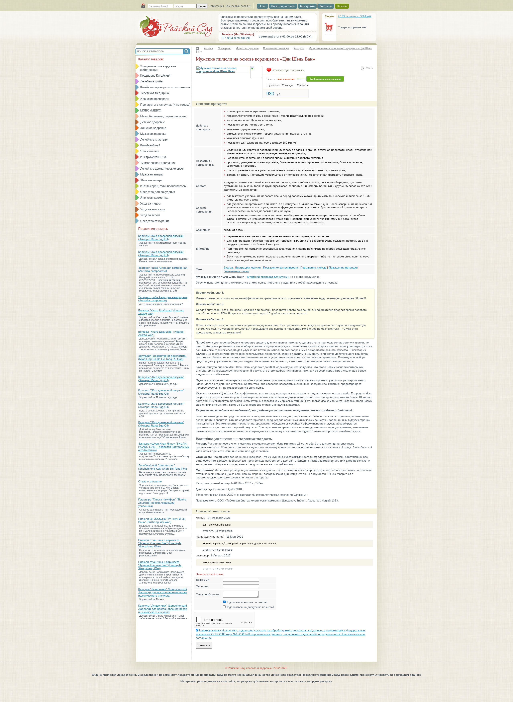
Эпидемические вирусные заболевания (158, 68)
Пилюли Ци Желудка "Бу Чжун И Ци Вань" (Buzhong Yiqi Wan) (161, 520)
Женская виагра (151, 180)
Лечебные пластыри (154, 139)
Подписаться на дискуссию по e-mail (250, 607)
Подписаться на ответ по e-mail (246, 602)
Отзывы (342, 6)
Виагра (228, 267)
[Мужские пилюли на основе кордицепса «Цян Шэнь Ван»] (223, 69)
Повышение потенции (276, 48)
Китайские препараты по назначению (165, 87)
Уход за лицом (150, 203)
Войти (202, 6)
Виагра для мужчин (248, 267)
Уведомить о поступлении (325, 78)
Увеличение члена (236, 271)
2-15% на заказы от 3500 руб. (354, 16)
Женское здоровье (153, 128)
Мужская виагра (151, 174)
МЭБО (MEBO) (150, 110)
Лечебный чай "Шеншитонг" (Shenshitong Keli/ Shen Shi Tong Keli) (162, 467)
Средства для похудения (157, 191)
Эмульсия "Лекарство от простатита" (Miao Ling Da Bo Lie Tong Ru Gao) (162, 357)
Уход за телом (150, 215)
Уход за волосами (152, 209)
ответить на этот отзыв (217, 530)
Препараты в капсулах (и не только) (165, 104)
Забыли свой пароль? (238, 6)
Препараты (224, 48)
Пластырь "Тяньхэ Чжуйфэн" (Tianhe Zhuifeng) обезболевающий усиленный (162, 503)
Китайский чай (150, 145)
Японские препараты (154, 98)
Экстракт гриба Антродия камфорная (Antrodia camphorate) (162, 269)
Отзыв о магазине (150, 481)
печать (369, 67)
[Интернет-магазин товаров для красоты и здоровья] (176, 27)
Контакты (325, 6)
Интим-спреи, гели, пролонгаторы (163, 186)
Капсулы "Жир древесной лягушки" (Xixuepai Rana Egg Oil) (161, 237)
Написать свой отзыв (209, 574)
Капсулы (299, 48)
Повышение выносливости (280, 267)
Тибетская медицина (154, 93)
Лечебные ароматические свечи (162, 168)
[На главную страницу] (197, 46)
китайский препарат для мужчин (268, 276)
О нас (262, 6)
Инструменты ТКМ (153, 157)
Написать (204, 645)
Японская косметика (154, 197)
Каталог (208, 48)
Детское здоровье (152, 122)
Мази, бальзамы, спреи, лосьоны (163, 116)
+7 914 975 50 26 (236, 38)
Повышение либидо (313, 267)
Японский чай (149, 151)
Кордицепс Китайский (155, 75)
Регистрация (216, 6)
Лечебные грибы (151, 81)
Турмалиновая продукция (158, 162)
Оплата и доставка (283, 6)
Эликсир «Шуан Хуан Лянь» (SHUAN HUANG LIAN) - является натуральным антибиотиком (163, 447)
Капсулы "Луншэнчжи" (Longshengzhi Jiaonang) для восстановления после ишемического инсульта (162, 592)
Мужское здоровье (153, 133)
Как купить (307, 6)
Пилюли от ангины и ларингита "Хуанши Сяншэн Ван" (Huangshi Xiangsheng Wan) (159, 543)
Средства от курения (154, 221)
